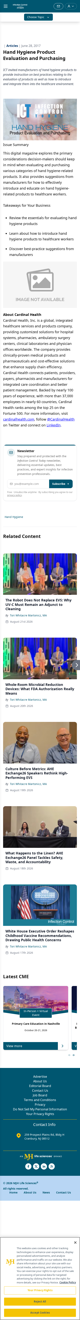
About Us (40, 1081)
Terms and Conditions (40, 1100)
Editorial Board (40, 1086)
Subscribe (58, 484)
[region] (40, 1278)
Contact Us (40, 1090)
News (46, 1192)
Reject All (40, 1301)
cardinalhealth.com (18, 419)
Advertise (40, 1076)
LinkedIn (54, 425)
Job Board (40, 1095)
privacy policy (14, 495)
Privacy (40, 1104)
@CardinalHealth (61, 419)
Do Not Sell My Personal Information (40, 1109)
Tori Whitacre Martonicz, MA (28, 615)
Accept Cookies (40, 1312)
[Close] (75, 1242)
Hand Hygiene (14, 517)
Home (13, 1192)
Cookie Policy (67, 1282)
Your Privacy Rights (40, 1114)
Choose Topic (35, 17)
